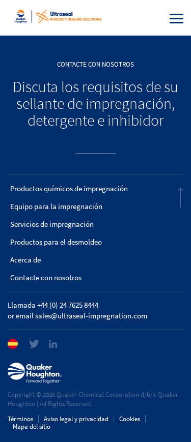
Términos (20, 419)
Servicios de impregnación (52, 224)
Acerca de (25, 260)
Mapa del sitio (31, 426)
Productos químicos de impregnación (69, 189)
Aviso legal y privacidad (76, 419)
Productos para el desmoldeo (56, 242)
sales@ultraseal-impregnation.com (91, 316)
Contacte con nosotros (45, 278)
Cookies (129, 419)
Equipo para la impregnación (56, 206)
